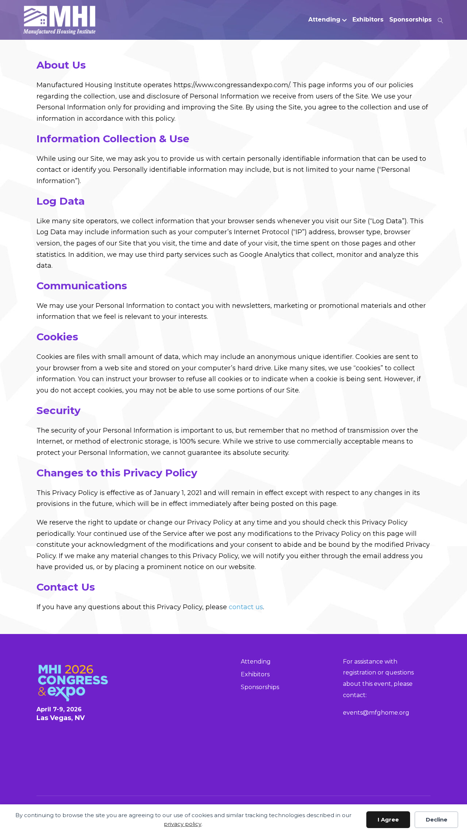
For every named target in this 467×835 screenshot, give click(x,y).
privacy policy (182, 823)
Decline (436, 819)
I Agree (388, 819)
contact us (246, 607)
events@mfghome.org (376, 712)
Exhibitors (367, 19)
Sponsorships (410, 19)
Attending (324, 19)
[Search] (439, 19)
